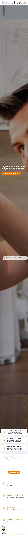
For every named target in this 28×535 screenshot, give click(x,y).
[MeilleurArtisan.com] (6, 3)
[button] (24, 2)
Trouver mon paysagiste (11, 173)
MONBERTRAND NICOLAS (14, 519)
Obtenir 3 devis (13, 472)
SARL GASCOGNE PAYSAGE (15, 495)
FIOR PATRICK (11, 507)
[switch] (3, 533)
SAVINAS (9, 483)
